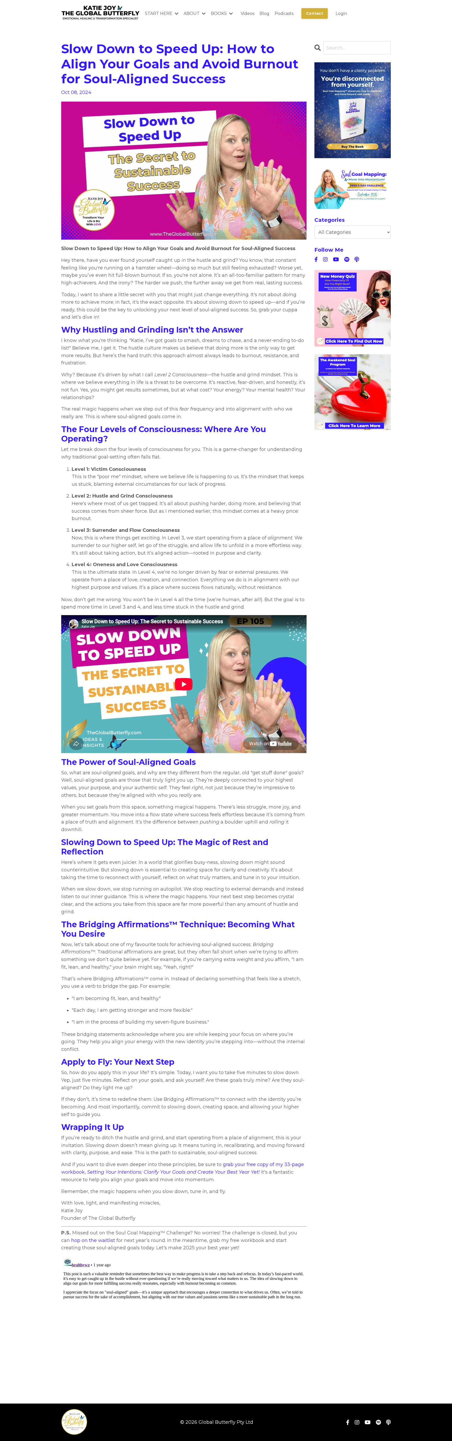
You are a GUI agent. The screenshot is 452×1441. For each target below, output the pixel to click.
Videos (247, 13)
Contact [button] (314, 13)
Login (341, 13)
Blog (264, 13)
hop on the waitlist (93, 1240)
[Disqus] (184, 1321)
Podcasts (284, 13)
